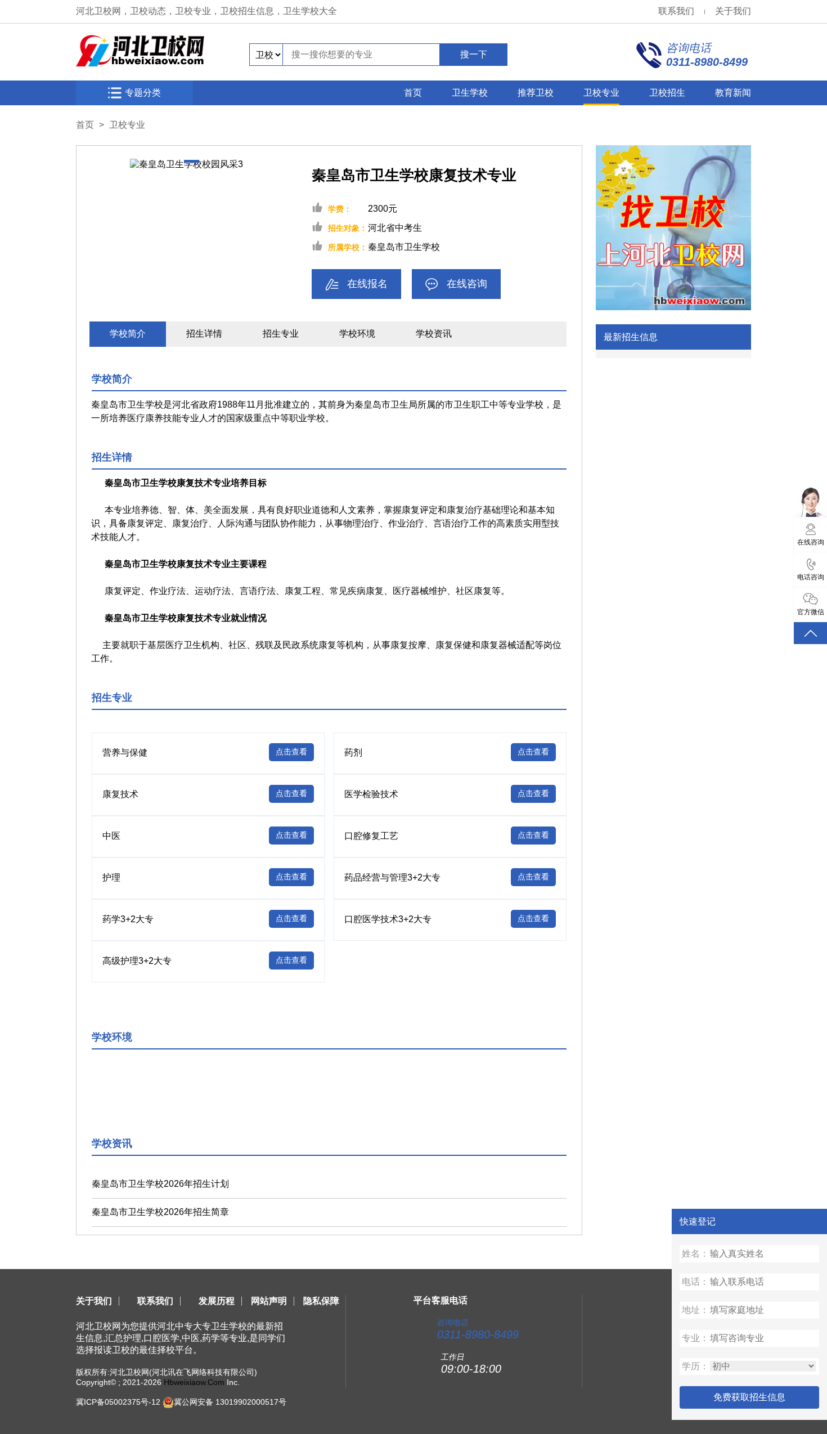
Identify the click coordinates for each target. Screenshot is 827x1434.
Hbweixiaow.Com (194, 1382)
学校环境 (357, 333)
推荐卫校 (536, 92)
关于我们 (733, 11)
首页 (413, 92)
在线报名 (367, 283)
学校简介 (128, 333)
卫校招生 (667, 92)
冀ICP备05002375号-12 (118, 1401)
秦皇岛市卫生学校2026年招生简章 (160, 1212)
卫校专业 (601, 92)
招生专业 (281, 333)
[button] (191, 161)
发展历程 (217, 1301)
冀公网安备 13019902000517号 (230, 1401)
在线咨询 (467, 283)
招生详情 (204, 333)
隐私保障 (321, 1301)
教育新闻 (733, 92)
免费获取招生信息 (749, 1397)
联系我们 (676, 11)
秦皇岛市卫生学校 (404, 247)
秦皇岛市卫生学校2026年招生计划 (160, 1184)
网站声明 (269, 1301)
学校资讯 (434, 333)
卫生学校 (470, 92)
